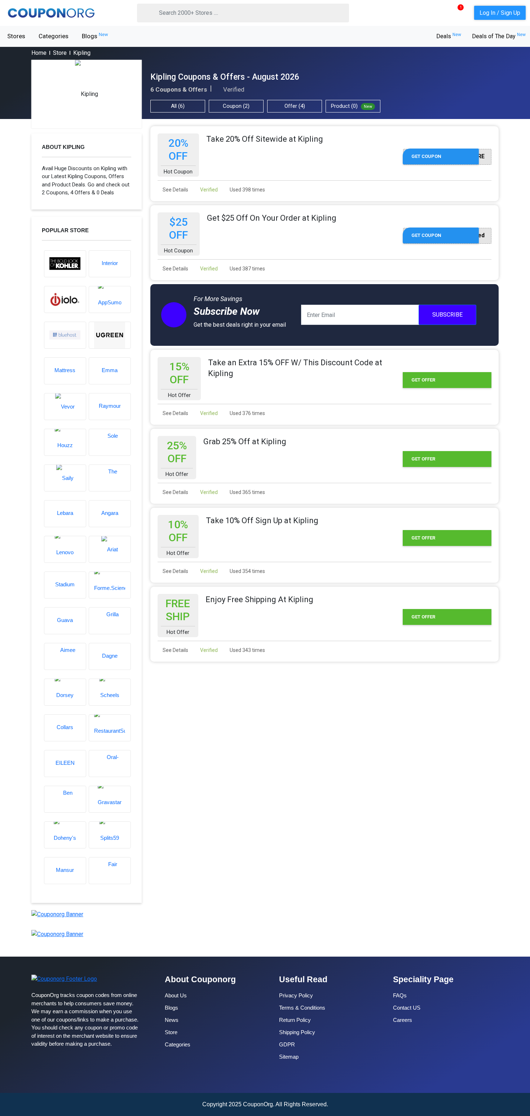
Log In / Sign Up (500, 12)
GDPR (287, 1044)
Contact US (406, 1008)
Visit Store (86, 94)
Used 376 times (247, 413)
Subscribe (447, 314)
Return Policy (295, 1020)
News (171, 1020)
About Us (176, 995)
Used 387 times (247, 269)
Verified (208, 190)
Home (39, 52)
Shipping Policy (297, 1032)
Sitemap (289, 1057)
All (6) (178, 106)
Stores (16, 36)
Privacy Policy (296, 995)
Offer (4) (294, 106)
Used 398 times (247, 190)
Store (60, 52)
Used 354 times (247, 571)
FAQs (400, 995)
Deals (448, 36)
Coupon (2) (236, 106)
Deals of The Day (499, 36)
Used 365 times (247, 492)
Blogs (95, 36)
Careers (402, 1020)
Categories (54, 36)
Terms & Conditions (302, 1008)
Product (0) (351, 106)
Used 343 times (247, 650)
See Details (175, 190)
